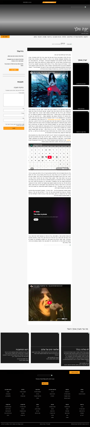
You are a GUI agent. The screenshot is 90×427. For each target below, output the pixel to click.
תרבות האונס (52, 393)
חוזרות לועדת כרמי (8, 413)
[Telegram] (14, 2)
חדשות (86, 37)
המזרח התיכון (37, 408)
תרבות (40, 37)
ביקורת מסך (67, 413)
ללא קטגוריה (83, 364)
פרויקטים (23, 404)
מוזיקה (87, 33)
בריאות (49, 37)
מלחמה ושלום (52, 358)
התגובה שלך (21, 92)
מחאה (37, 398)
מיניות (82, 406)
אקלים (8, 391)
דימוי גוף (82, 415)
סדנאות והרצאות (82, 393)
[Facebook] (4, 44)
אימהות (22, 408)
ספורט (44, 37)
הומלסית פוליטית (37, 391)
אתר (23, 118)
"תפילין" (69, 140)
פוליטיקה (69, 37)
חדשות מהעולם (67, 398)
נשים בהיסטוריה (8, 406)
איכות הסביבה (57, 37)
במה (88, 364)
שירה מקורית (52, 413)
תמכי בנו (5, 36)
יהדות (8, 415)
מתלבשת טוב (8, 396)
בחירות (37, 393)
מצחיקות (22, 413)
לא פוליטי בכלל (82, 349)
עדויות (52, 391)
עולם (35, 37)
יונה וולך (81, 29)
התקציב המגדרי (23, 391)
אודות (82, 389)
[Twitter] (7, 2)
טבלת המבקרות (52, 406)
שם (23, 108)
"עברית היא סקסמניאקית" (54, 119)
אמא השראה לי (23, 406)
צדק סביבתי (8, 393)
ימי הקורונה (67, 391)
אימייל (22, 113)
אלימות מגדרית (78, 37)
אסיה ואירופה (37, 413)
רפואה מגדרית (82, 408)
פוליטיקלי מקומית (37, 396)
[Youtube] (18, 2)
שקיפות (82, 391)
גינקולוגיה (82, 413)
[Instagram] (11, 2)
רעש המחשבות (22, 349)
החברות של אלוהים (81, 83)
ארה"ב (37, 406)
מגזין (80, 364)
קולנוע (52, 417)
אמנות (27, 360)
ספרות (52, 415)
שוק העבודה (23, 396)
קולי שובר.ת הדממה (81, 132)
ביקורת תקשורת (67, 396)
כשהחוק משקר (81, 108)
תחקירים (52, 396)
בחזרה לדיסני (8, 408)
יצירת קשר (45, 383)
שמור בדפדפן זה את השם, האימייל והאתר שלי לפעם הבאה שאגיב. (14, 125)
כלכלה (64, 37)
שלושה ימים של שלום (50, 349)
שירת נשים (83, 33)
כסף (23, 393)
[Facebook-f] (4, 2)
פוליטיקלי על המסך (71, 364)
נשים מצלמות (67, 406)
